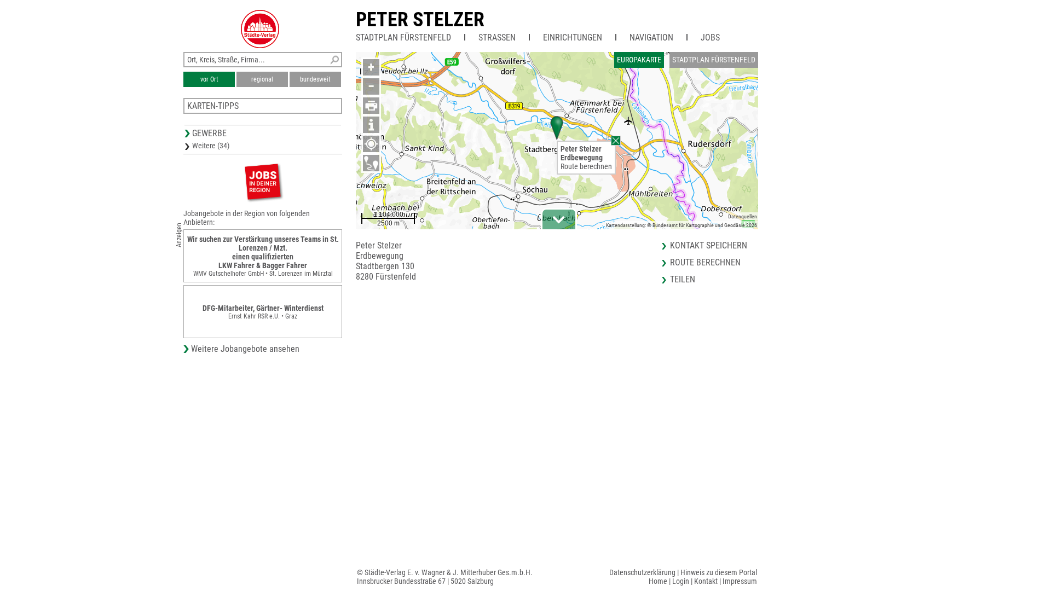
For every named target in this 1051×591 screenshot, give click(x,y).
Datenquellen (742, 216)
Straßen (497, 37)
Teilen (682, 279)
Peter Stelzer (420, 19)
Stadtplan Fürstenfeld (403, 37)
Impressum (740, 581)
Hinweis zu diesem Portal (718, 572)
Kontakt (706, 581)
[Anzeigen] (262, 181)
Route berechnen (586, 166)
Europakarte (639, 59)
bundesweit (315, 79)
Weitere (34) (210, 145)
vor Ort (209, 79)
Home (658, 581)
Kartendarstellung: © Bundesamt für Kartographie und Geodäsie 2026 (681, 225)
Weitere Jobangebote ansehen (245, 349)
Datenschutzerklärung (642, 572)
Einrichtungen (572, 37)
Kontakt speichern (708, 245)
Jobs (710, 37)
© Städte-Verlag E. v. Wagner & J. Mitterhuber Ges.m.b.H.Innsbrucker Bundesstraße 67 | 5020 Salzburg (445, 577)
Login (680, 581)
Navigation (651, 37)
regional (262, 79)
